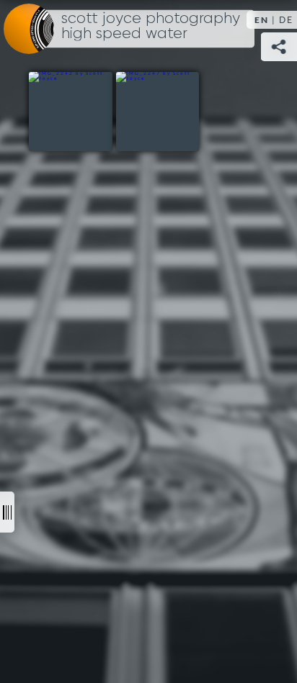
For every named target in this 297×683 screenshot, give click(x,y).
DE (286, 19)
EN (261, 19)
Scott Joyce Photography (150, 27)
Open (7, 512)
